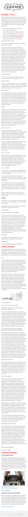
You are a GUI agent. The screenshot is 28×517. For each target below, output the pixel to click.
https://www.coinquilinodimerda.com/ (9, 488)
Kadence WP (20, 514)
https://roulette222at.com (7, 486)
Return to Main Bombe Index (8, 506)
